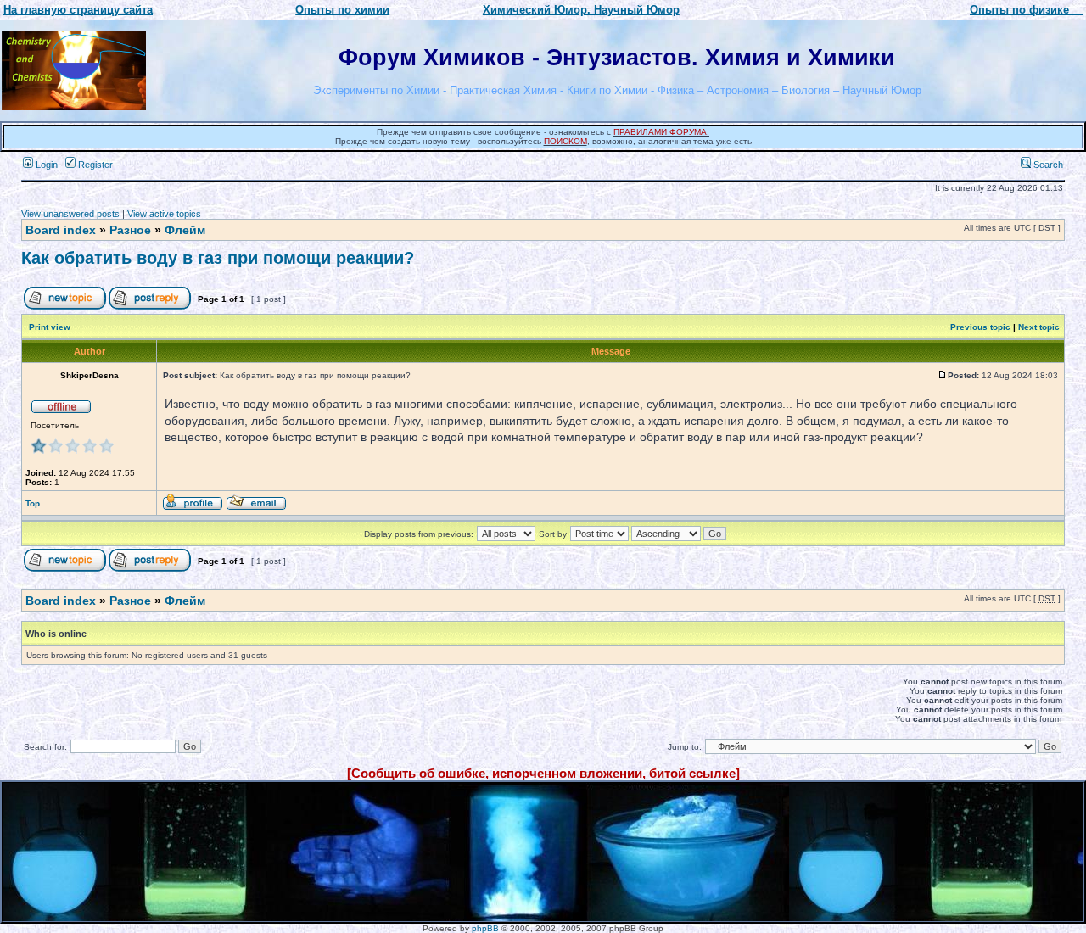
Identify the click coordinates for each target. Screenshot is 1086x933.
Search (1047, 164)
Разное (130, 230)
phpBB (485, 928)
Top (32, 503)
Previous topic (980, 327)
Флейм (185, 230)
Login (45, 164)
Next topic (1039, 327)
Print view (49, 327)
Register (94, 164)
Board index (60, 230)
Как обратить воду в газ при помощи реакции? (217, 258)
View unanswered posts (70, 214)
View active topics (164, 214)
